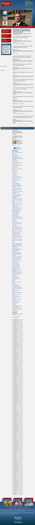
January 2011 (15, 482)
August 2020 (15, 348)
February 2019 (15, 367)
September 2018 (15, 372)
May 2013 (14, 437)
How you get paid (28, 501)
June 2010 (14, 494)
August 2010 (15, 490)
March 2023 (15, 335)
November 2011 (15, 466)
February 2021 (15, 343)
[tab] (17, 314)
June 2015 (14, 405)
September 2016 (15, 393)
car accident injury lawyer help (20, 113)
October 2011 (15, 468)
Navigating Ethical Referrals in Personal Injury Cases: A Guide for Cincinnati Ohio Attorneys (6, 52)
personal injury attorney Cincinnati (20, 43)
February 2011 (15, 480)
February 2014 (15, 425)
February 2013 (15, 441)
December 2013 (15, 427)
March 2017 (15, 384)
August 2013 (15, 432)
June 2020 (14, 352)
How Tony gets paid (17, 501)
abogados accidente (15, 151)
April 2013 (14, 439)
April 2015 (14, 408)
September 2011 (15, 470)
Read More (30, 61)
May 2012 (14, 456)
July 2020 (14, 350)
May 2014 (14, 422)
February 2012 (15, 461)
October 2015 (15, 398)
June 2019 (14, 362)
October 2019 (15, 355)
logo (18, 518)
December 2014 (15, 413)
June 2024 (14, 326)
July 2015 (14, 403)
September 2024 (15, 321)
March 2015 (15, 410)
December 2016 (15, 388)
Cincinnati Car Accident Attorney (20, 103)
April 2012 (14, 458)
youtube (20, 148)
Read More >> (14, 134)
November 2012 (15, 446)
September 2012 (15, 449)
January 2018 (15, 376)
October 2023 (15, 331)
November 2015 (15, 396)
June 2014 (14, 420)
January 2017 (15, 386)
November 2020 (15, 345)
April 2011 (14, 478)
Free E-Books (6, 501)
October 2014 (15, 417)
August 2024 (15, 323)
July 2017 (14, 379)
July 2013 (14, 434)
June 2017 (14, 381)
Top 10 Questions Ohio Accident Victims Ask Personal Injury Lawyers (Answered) (6, 47)
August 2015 (15, 401)
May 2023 (14, 333)
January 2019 (15, 369)
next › (25, 124)
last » (27, 124)
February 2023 (15, 336)
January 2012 (15, 463)
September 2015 (15, 400)
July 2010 (14, 492)
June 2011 (14, 475)
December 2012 (15, 444)
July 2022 (14, 340)
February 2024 (15, 328)
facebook (15, 148)
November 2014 (15, 415)
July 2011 (14, 473)
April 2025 (14, 314)
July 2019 (14, 360)
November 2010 (15, 485)
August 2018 (15, 374)
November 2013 (15, 429)
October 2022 (15, 338)
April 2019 (14, 364)
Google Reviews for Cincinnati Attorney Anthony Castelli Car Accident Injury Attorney (6, 49)
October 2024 (15, 319)
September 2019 (15, 357)
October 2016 (15, 391)
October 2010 (15, 487)
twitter (17, 148)
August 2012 (15, 451)
